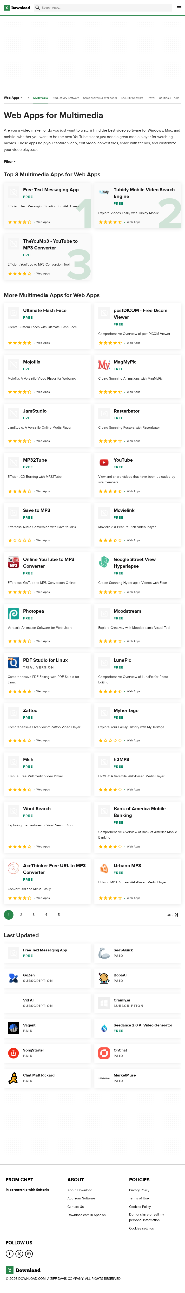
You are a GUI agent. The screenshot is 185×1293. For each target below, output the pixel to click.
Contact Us (75, 1207)
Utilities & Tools (169, 98)
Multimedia (40, 98)
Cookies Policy (140, 1207)
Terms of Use (139, 1198)
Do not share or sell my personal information (146, 1217)
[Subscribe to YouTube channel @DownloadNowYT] (29, 1254)
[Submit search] (37, 8)
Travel (151, 98)
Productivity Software (65, 98)
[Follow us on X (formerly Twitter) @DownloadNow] (19, 1254)
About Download (79, 1190)
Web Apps (12, 98)
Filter (8, 161)
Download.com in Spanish (86, 1215)
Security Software (132, 98)
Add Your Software (81, 1198)
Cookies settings (141, 1228)
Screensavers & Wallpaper (100, 98)
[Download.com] (17, 8)
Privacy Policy (139, 1190)
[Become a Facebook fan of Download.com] (9, 1254)
